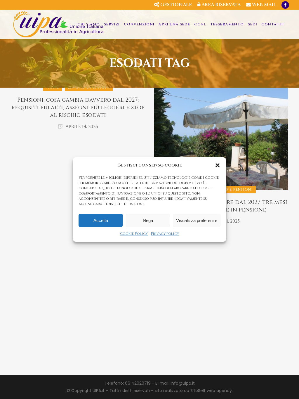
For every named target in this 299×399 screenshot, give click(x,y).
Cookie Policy (134, 233)
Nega (148, 220)
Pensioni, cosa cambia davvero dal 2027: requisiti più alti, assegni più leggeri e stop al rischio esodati (78, 107)
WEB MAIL (263, 4)
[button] (217, 165)
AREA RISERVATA (220, 4)
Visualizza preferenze (196, 220)
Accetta (100, 220)
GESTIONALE (175, 4)
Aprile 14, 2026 (81, 126)
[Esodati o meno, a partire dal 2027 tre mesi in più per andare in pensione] (221, 138)
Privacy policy (165, 233)
